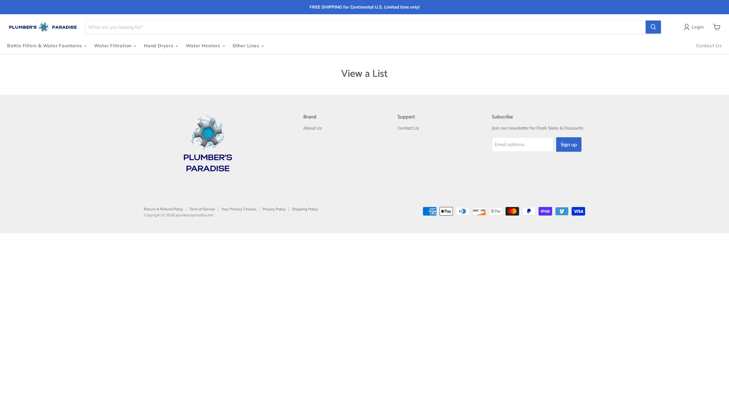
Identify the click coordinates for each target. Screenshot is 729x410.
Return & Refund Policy (163, 209)
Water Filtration (113, 45)
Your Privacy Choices (238, 209)
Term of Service (202, 209)
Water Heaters (204, 45)
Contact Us (709, 45)
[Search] (653, 27)
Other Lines (247, 45)
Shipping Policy (305, 209)
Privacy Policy (274, 209)
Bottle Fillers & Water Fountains (45, 45)
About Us (312, 128)
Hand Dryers (159, 45)
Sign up (569, 144)
